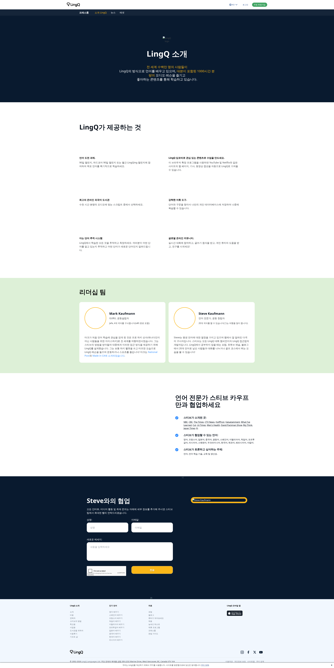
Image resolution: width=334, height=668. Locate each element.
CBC (191, 422)
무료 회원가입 (259, 4)
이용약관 (229, 661)
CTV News (210, 422)
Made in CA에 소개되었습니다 (108, 355)
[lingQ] (73, 5)
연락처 (72, 618)
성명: (89, 519)
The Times (199, 422)
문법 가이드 (153, 633)
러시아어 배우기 (116, 640)
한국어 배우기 (115, 637)
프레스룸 (152, 630)
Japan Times (189, 428)
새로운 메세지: (94, 539)
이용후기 (73, 633)
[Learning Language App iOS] (235, 613)
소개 (72, 612)
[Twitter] (255, 652)
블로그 (151, 615)
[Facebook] (248, 652)
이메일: (135, 519)
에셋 (122, 12)
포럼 (150, 612)
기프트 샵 (74, 637)
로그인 (245, 4)
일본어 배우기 (115, 630)
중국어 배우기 (115, 633)
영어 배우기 (114, 612)
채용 (150, 621)
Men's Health (213, 425)
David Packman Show (231, 425)
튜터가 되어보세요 (156, 618)
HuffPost (220, 422)
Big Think (247, 425)
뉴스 (113, 12)
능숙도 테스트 (154, 624)
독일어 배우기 (115, 621)
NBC (186, 422)
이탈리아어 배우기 (116, 624)
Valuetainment (232, 422)
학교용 (72, 624)
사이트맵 (251, 661)
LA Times (201, 425)
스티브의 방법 (75, 621)
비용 (72, 615)
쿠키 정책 (205, 665)
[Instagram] (242, 652)
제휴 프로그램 (154, 627)
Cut (194, 425)
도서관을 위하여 (76, 630)
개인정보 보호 (240, 661)
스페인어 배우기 (116, 615)
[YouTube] (261, 652)
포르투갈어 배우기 (116, 627)
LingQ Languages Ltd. (91, 661)
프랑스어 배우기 (116, 618)
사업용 (72, 627)
